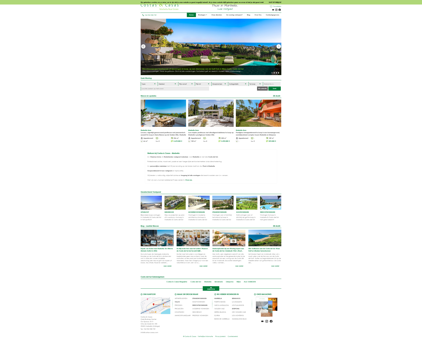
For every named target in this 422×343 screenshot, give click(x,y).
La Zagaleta (237, 302)
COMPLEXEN (179, 312)
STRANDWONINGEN (199, 298)
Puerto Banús (219, 302)
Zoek (274, 88)
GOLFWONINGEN (198, 302)
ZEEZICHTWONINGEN (199, 305)
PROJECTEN (179, 309)
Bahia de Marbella (221, 319)
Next (278, 46)
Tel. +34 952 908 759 (148, 329)
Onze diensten (216, 15)
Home (191, 15)
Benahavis (219, 282)
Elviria (217, 315)
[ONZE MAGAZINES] (266, 307)
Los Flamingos (238, 305)
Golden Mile (219, 309)
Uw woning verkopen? (234, 15)
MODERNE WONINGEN (200, 309)
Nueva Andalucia (221, 305)
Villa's (177, 302)
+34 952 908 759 (150, 15)
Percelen (178, 305)
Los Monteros (238, 315)
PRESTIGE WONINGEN (200, 315)
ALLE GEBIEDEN (250, 282)
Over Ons (258, 15)
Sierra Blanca (220, 312)
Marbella (207, 282)
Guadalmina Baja (239, 319)
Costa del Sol (195, 282)
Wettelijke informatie (205, 336)
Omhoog (211, 289)
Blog (248, 15)
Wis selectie (262, 88)
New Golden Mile (239, 312)
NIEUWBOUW (197, 312)
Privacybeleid (220, 336)
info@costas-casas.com (149, 332)
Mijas (239, 282)
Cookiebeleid (233, 336)
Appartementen (181, 298)
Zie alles (276, 96)
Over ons (188, 180)
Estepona (229, 282)
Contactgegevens (272, 15)
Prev (143, 46)
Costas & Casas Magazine (176, 282)
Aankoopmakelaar (183, 315)
